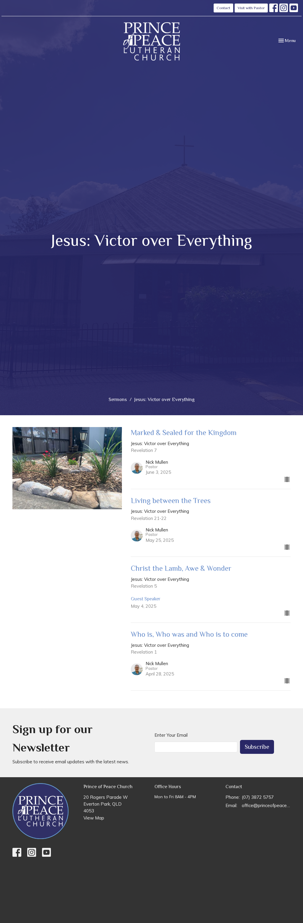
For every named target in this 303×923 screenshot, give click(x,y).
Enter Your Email (171, 735)
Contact (223, 8)
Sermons (118, 399)
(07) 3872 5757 (258, 797)
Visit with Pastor (251, 8)
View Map (93, 818)
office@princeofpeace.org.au (266, 805)
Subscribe (257, 746)
